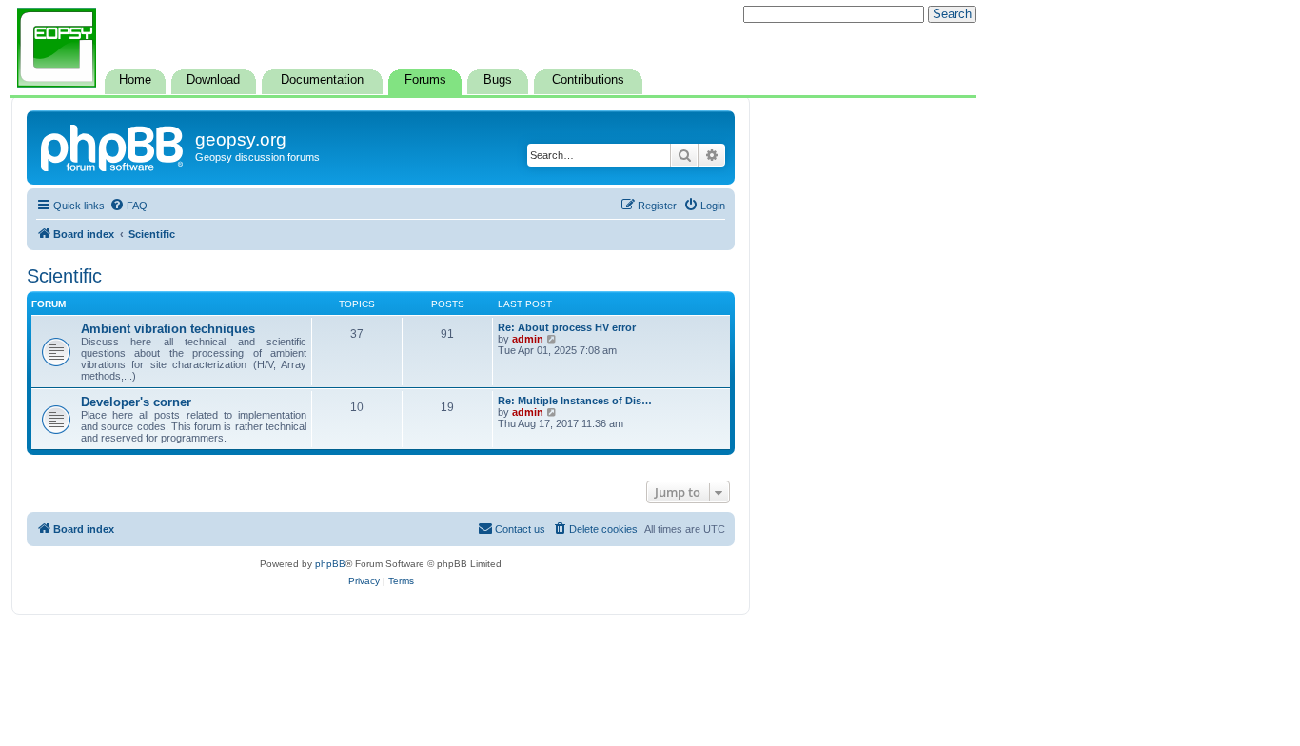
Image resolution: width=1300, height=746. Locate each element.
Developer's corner (136, 402)
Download (213, 80)
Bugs (497, 80)
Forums (425, 80)
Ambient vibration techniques (168, 329)
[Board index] (113, 145)
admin (527, 338)
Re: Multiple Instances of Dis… (575, 400)
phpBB (330, 564)
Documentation (322, 80)
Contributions (588, 80)
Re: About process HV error (567, 327)
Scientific (64, 275)
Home (135, 80)
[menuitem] (128, 205)
